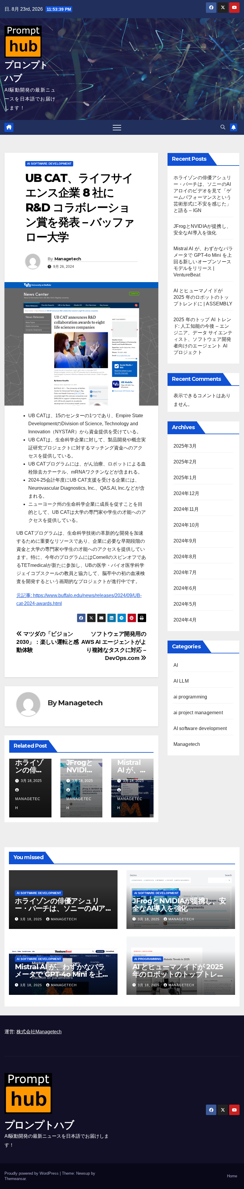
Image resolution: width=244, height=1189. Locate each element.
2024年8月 (185, 556)
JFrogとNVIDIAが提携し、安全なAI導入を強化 (179, 904)
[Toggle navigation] (117, 127)
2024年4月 (185, 619)
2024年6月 (185, 588)
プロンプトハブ (39, 1125)
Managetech (67, 259)
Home (232, 1176)
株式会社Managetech (39, 1031)
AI (175, 665)
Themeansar (15, 1178)
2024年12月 (186, 493)
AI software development (49, 163)
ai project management (198, 712)
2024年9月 (185, 540)
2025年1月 (185, 477)
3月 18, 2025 (31, 919)
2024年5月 (185, 604)
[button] (222, 127)
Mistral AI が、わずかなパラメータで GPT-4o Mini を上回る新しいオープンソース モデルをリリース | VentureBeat (203, 261)
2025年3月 (185, 446)
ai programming (190, 696)
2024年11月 (186, 509)
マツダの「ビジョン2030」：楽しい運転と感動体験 (47, 642)
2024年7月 (185, 572)
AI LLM (181, 681)
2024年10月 (186, 525)
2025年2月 (185, 461)
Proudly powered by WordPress (32, 1173)
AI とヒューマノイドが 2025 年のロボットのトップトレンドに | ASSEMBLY (202, 297)
